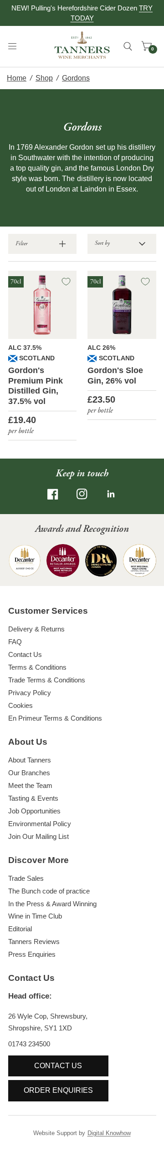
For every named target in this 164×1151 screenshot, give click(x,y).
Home (16, 78)
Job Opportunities (34, 811)
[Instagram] (82, 494)
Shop (44, 78)
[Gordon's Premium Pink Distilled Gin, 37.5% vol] (42, 305)
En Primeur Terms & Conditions (55, 718)
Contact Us (25, 654)
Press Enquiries (32, 954)
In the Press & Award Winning (52, 904)
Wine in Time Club (35, 916)
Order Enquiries (58, 1090)
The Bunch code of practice (49, 891)
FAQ (15, 642)
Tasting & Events (33, 798)
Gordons (76, 78)
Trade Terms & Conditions (46, 680)
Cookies (20, 705)
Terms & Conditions (37, 667)
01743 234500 (29, 1044)
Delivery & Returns (36, 629)
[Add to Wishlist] (66, 282)
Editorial (20, 929)
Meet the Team (30, 785)
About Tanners (29, 760)
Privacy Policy (29, 693)
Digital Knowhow (109, 1133)
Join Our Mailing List (38, 836)
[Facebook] (52, 494)
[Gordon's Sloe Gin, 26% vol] (121, 305)
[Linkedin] (111, 494)
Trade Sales (26, 878)
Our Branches (29, 773)
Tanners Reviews (34, 941)
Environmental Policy (39, 824)
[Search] (128, 46)
